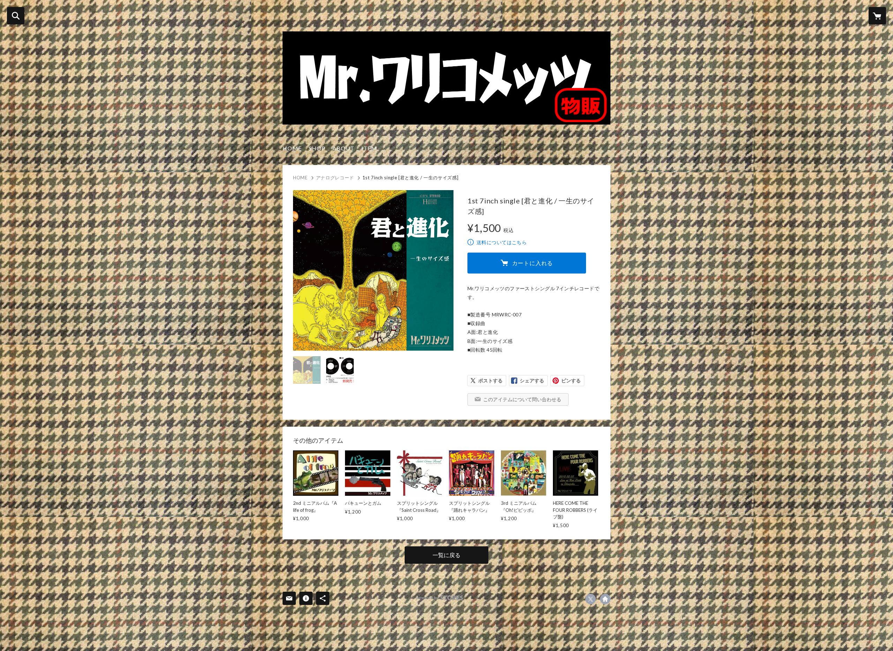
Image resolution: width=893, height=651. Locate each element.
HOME (292, 148)
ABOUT (343, 148)
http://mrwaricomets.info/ (605, 599)
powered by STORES (440, 597)
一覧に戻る (446, 555)
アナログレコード (335, 177)
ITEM (369, 148)
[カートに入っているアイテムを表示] (877, 15)
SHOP (317, 148)
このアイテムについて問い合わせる (522, 399)
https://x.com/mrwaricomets (590, 599)
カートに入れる (532, 263)
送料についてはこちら (501, 242)
